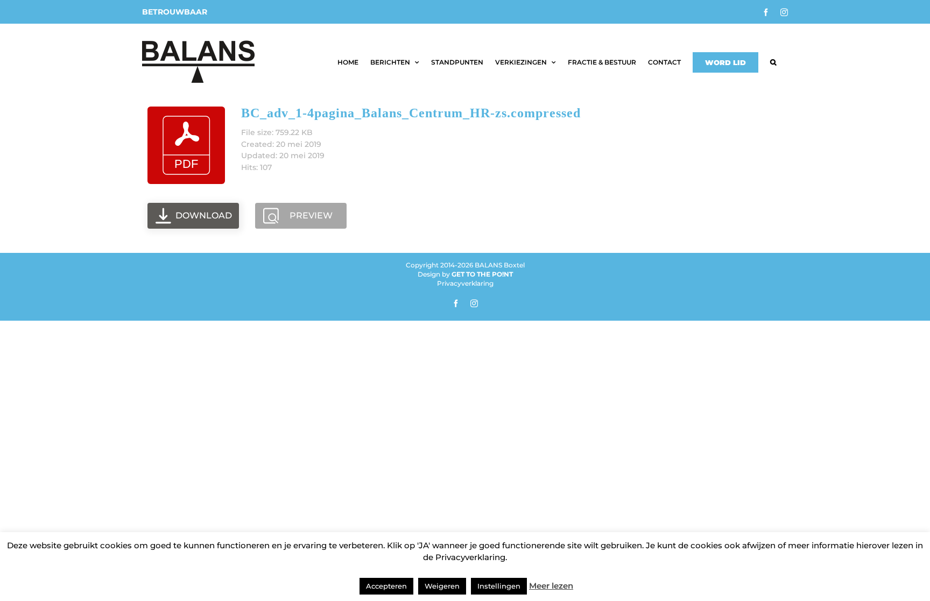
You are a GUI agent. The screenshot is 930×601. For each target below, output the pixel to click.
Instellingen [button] (498, 586)
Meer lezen (551, 586)
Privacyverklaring (465, 283)
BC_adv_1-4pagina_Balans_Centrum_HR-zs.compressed (411, 113)
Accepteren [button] (386, 586)
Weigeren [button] (442, 586)
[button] (773, 62)
